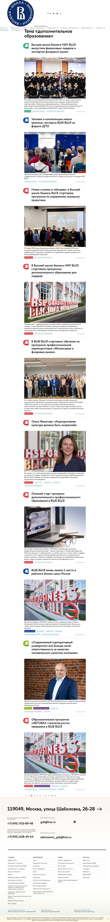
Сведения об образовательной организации (16, 892)
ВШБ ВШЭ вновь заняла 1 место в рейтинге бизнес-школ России (53, 572)
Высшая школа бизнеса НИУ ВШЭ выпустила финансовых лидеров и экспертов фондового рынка (53, 48)
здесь (95, 917)
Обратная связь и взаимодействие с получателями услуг (43, 892)
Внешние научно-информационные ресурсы (67, 881)
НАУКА (60, 857)
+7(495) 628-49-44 (20, 837)
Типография (86, 869)
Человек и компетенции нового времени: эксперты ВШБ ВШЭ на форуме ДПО (53, 122)
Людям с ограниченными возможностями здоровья (19, 897)
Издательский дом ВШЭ (89, 863)
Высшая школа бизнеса (40, 26)
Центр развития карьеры (40, 883)
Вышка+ (35, 871)
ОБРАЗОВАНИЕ (38, 857)
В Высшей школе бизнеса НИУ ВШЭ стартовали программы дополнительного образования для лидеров (55, 270)
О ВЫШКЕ (11, 857)
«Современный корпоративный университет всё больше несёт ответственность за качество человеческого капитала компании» (54, 647)
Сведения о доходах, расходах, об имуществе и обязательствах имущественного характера (18, 887)
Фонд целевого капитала (15, 880)
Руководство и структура (15, 863)
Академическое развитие (65, 874)
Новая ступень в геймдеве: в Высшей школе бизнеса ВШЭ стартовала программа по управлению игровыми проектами (55, 194)
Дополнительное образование (41, 880)
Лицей (34, 860)
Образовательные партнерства (42, 888)
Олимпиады (36, 866)
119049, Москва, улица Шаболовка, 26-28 (51, 809)
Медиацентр (86, 871)
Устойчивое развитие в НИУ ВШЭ (17, 866)
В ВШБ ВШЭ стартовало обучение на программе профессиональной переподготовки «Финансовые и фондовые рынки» (55, 346)
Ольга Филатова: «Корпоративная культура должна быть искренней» (54, 423)
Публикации (86, 877)
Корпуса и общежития (14, 871)
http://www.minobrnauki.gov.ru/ (16, 910)
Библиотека (86, 860)
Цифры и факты (12, 860)
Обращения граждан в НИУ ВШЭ (17, 877)
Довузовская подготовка (40, 863)
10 (52, 796)
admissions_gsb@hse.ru (55, 837)
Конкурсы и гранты (63, 877)
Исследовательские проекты (66, 863)
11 (55, 796)
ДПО (25, 28)
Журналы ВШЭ (87, 874)
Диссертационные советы (65, 869)
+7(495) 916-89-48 (20, 823)
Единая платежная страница (15, 900)
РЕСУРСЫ (86, 857)
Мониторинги (62, 866)
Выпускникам (4, 30)
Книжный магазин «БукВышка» (91, 866)
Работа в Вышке (12, 903)
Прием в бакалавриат (39, 869)
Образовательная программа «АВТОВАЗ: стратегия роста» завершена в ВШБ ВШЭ (50, 722)
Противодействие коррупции (16, 883)
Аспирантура (36, 877)
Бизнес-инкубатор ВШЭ (39, 886)
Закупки (10, 874)
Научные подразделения (65, 860)
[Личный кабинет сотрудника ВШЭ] (57, 13)
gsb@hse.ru (48, 822)
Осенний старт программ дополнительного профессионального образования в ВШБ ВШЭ (55, 497)
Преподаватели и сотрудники (16, 869)
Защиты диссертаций (64, 871)
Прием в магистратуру (39, 874)
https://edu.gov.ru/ (46, 910)
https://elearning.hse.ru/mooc (83, 910)
